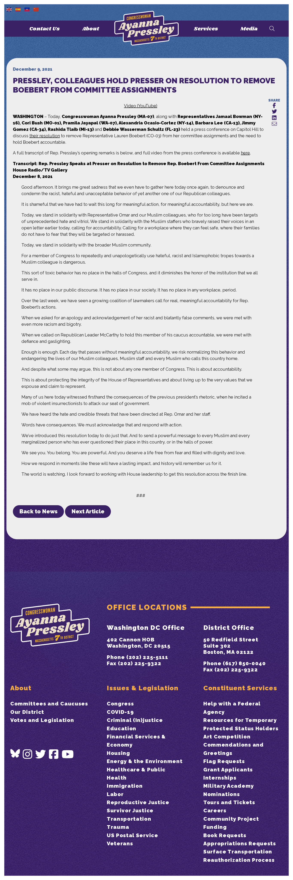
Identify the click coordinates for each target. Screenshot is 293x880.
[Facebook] (54, 754)
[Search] (272, 29)
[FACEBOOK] (274, 106)
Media (249, 29)
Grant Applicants (228, 769)
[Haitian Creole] (27, 9)
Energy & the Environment (145, 761)
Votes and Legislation (42, 720)
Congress (120, 704)
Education (121, 728)
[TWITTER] (274, 112)
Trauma (118, 827)
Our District (27, 712)
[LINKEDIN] (274, 118)
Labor (115, 794)
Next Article (87, 511)
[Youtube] (68, 754)
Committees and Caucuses (49, 704)
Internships (219, 778)
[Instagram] (28, 754)
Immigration (125, 786)
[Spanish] (18, 9)
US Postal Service (132, 835)
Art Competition (227, 737)
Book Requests (224, 835)
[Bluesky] (15, 753)
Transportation (129, 819)
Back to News (38, 511)
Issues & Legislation (142, 688)
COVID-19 (120, 712)
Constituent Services (240, 688)
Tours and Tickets (229, 802)
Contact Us (44, 29)
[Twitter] (40, 754)
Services (206, 29)
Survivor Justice (130, 810)
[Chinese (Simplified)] (36, 9)
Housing (118, 753)
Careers (215, 810)
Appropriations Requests (239, 843)
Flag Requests (224, 761)
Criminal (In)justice (135, 720)
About (90, 29)
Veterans (120, 843)
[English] (9, 9)
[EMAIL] (274, 124)
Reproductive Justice (138, 802)
